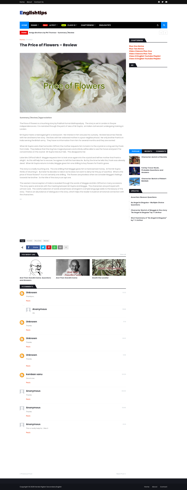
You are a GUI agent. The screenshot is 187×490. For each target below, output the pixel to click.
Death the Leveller (100, 278)
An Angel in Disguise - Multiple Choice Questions (147, 203)
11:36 (124, 355)
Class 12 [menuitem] (71, 25)
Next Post (121, 474)
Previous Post (26, 474)
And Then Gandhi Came (66, 278)
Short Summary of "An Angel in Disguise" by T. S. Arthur (149, 219)
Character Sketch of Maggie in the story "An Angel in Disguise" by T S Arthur (149, 211)
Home (22, 2)
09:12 (124, 338)
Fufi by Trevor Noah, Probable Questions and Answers (152, 170)
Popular (135, 151)
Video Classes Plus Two (140, 53)
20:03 (124, 374)
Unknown (31, 292)
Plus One (38, 241)
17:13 (124, 322)
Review (46, 241)
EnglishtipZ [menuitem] (105, 25)
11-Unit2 (29, 39)
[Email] (60, 247)
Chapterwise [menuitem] (87, 25)
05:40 (124, 408)
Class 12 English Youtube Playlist (145, 58)
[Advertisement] (73, 218)
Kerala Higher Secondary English (48, 487)
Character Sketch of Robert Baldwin (153, 180)
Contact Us (39, 2)
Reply (28, 301)
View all (123, 254)
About (29, 2)
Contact (163, 487)
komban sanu (34, 374)
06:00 (124, 391)
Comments (161, 151)
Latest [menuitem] (52, 25)
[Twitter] (43, 247)
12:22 (124, 292)
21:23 (124, 424)
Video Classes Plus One (140, 51)
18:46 (124, 309)
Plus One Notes (136, 46)
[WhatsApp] (54, 247)
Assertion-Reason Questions (144, 197)
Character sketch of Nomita (154, 157)
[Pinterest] (48, 247)
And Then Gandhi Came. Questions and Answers (35, 279)
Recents (148, 151)
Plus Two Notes (136, 48)
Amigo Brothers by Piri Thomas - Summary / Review (51, 32)
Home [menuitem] (24, 25)
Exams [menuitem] (34, 25)
